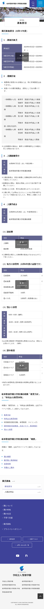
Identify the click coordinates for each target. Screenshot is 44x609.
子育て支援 (8, 518)
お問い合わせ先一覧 (23, 545)
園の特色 (7, 510)
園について (8, 506)
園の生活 (7, 514)
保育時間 (7, 464)
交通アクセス (34, 539)
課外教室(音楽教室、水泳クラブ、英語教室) (20, 426)
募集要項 (8, 486)
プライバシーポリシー (13, 529)
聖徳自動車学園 (7, 592)
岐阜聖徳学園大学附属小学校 (11, 588)
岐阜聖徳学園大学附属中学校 (31, 585)
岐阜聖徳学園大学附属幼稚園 (31, 588)
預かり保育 (8, 429)
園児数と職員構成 (10, 460)
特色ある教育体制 (10, 419)
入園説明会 (9, 492)
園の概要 (7, 457)
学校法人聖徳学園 (7, 581)
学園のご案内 (9, 467)
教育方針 (7, 415)
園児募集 (6, 481)
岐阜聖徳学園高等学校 (9, 585)
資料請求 (12, 539)
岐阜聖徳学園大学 (27, 581)
